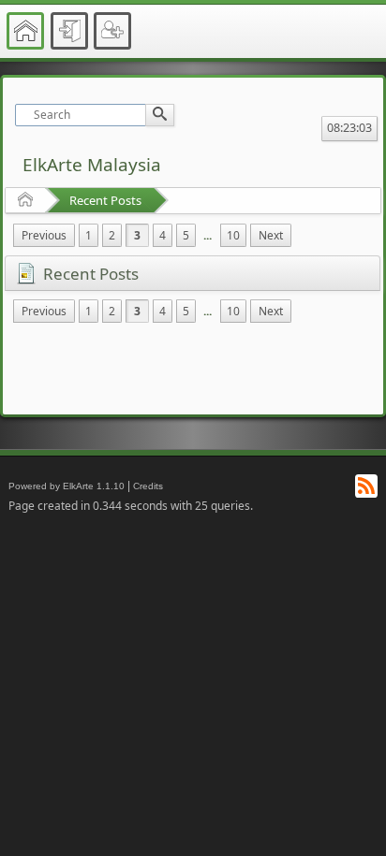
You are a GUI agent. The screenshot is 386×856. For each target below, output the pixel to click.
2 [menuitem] (112, 235)
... (207, 235)
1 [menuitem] (88, 235)
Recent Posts (105, 200)
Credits (148, 486)
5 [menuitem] (186, 235)
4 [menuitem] (162, 235)
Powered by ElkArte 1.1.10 (66, 486)
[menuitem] (44, 235)
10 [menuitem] (233, 235)
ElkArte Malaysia (91, 164)
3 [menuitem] (137, 235)
